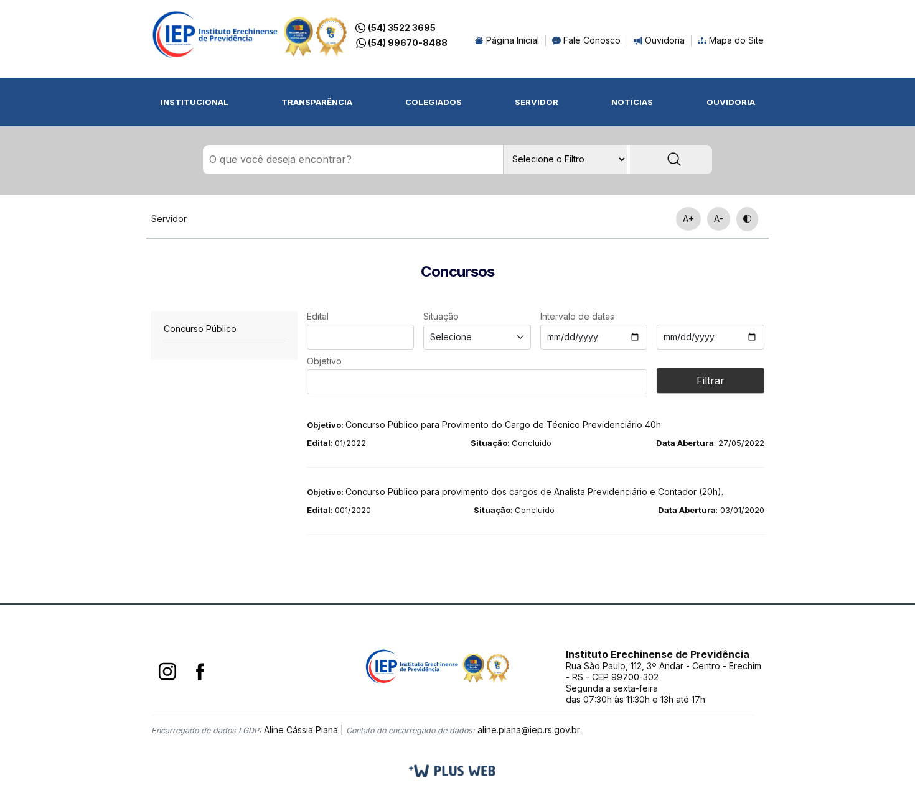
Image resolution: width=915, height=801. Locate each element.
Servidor (536, 102)
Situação (441, 316)
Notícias (632, 102)
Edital (318, 316)
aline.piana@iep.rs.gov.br (528, 730)
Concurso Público (200, 328)
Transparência (316, 102)
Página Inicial (511, 40)
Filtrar (711, 380)
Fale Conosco (591, 40)
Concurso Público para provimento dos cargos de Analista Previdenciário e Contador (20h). (515, 491)
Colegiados (433, 102)
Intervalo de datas (577, 316)
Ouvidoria (663, 40)
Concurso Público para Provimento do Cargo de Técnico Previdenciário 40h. (485, 424)
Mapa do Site (735, 40)
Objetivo (324, 361)
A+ (688, 218)
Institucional (194, 102)
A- (718, 218)
